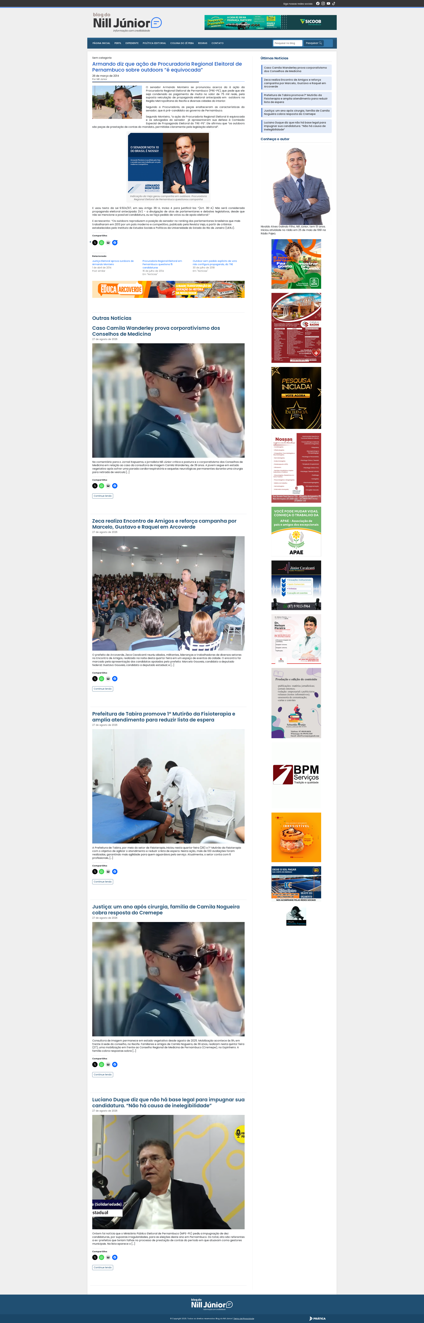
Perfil (117, 43)
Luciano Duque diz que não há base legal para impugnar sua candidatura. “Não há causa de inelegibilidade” (168, 1102)
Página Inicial (101, 43)
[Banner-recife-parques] (296, 264)
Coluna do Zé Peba (182, 43)
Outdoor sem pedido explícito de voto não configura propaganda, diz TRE (215, 262)
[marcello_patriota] (296, 915)
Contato (218, 43)
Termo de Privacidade (244, 1318)
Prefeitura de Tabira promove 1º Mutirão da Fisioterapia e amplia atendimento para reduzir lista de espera (163, 716)
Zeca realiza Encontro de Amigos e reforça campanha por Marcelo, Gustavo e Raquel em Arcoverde (164, 523)
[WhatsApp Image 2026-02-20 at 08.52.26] (296, 398)
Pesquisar (312, 43)
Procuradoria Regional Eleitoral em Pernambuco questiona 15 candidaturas (162, 264)
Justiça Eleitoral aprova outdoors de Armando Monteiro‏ (113, 262)
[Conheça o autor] (296, 185)
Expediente (132, 43)
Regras (202, 43)
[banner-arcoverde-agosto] (168, 289)
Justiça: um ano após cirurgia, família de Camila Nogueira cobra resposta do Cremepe (166, 909)
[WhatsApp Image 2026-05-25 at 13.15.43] (296, 328)
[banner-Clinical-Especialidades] (296, 468)
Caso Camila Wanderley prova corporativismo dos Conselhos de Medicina (156, 331)
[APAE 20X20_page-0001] (296, 531)
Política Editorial (154, 43)
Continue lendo (103, 496)
